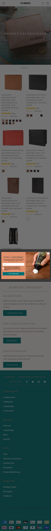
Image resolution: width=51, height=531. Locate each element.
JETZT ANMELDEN (13, 273)
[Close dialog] (48, 253)
